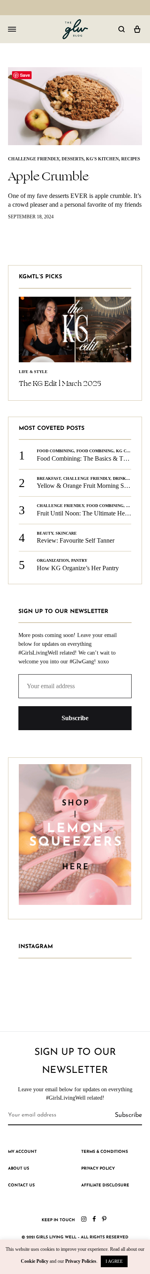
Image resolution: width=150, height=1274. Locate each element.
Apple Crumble (48, 176)
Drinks (120, 478)
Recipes (130, 158)
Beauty (45, 533)
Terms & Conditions (104, 1152)
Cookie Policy (34, 1261)
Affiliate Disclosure (105, 1185)
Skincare (66, 533)
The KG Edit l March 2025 (60, 383)
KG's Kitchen (102, 158)
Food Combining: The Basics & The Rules (91, 458)
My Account (22, 1152)
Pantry (79, 560)
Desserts (73, 158)
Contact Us (21, 1185)
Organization (53, 560)
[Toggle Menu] (12, 29)
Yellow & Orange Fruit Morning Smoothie (90, 485)
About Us (18, 1168)
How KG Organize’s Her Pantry (78, 568)
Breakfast (49, 478)
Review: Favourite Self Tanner (75, 540)
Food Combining (55, 451)
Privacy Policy (98, 1168)
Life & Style (33, 371)
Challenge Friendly (33, 158)
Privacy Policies (80, 1261)
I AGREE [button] (114, 1261)
